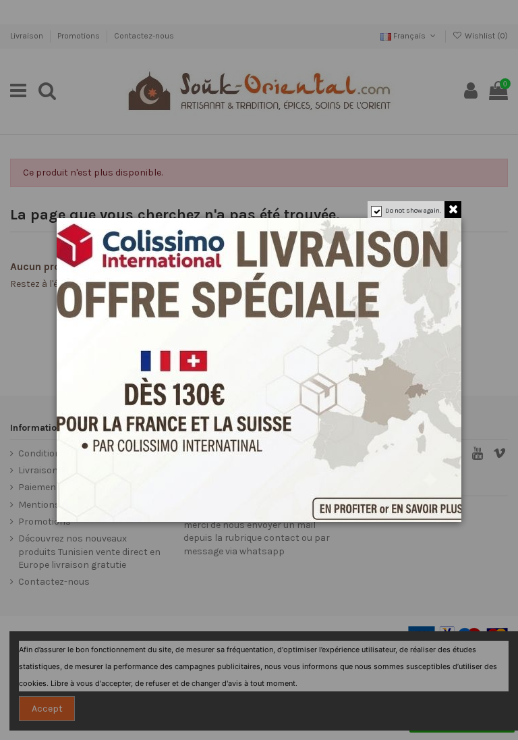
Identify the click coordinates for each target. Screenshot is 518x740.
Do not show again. (413, 211)
